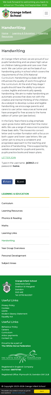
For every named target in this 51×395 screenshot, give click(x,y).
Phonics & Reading (12, 218)
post (21, 181)
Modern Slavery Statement (14, 314)
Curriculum (7, 203)
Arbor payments (10, 335)
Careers (5, 329)
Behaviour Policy (10, 327)
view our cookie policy (18, 393)
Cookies (5, 308)
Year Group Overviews (13, 248)
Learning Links (9, 233)
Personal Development (14, 255)
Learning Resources (12, 211)
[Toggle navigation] (46, 13)
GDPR (4, 311)
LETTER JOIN (9, 157)
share (8, 181)
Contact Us (7, 338)
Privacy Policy (8, 305)
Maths (5, 225)
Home (5, 33)
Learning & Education (23, 33)
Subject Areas (9, 263)
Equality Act (7, 316)
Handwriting (8, 240)
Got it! (42, 391)
